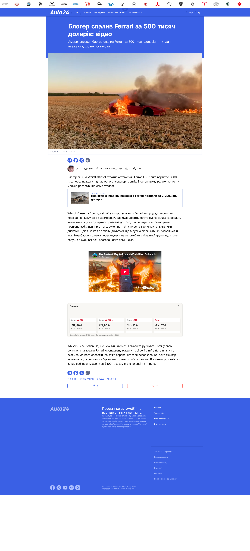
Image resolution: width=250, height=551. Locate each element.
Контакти (158, 473)
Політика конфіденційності (165, 479)
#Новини (72, 379)
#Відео (101, 379)
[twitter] (81, 160)
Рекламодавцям (161, 457)
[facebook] (75, 160)
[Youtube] (65, 487)
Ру (199, 12)
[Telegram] (71, 487)
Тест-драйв (99, 12)
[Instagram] (77, 487)
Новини (87, 12)
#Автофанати (87, 379)
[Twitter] (59, 487)
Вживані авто (135, 12)
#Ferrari (111, 379)
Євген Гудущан (84, 169)
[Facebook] (52, 487)
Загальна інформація (163, 452)
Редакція (158, 468)
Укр (191, 12)
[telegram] (69, 160)
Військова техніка (117, 12)
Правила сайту (160, 462)
